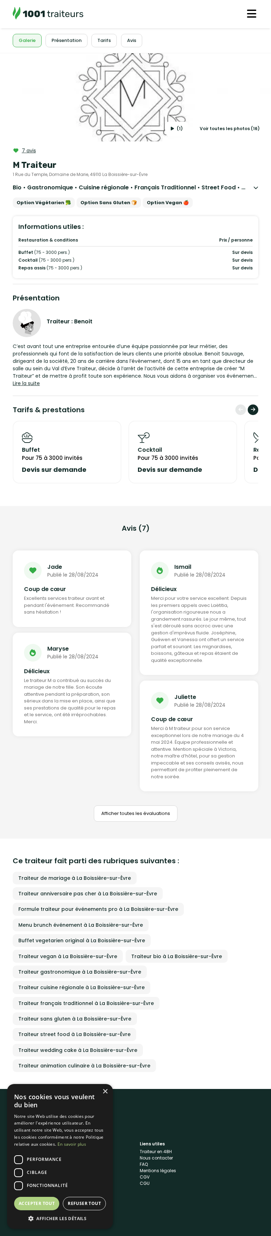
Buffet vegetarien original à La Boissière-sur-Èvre (81, 940)
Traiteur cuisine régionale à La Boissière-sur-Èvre (81, 987)
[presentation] (240, 409)
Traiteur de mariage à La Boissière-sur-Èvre (74, 878)
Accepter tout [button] (37, 1203)
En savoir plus (72, 1144)
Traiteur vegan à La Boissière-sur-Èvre (67, 956)
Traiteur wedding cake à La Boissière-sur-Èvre (77, 1050)
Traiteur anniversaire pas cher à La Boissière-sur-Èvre (87, 893)
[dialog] (60, 1156)
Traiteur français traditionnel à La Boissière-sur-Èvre (86, 1003)
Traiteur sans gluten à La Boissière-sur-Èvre (74, 1018)
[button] (60, 1218)
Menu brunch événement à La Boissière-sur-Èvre (80, 924)
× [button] (105, 1091)
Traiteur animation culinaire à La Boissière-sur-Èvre (84, 1065)
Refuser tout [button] (84, 1203)
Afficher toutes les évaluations (135, 813)
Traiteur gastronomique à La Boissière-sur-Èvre (79, 971)
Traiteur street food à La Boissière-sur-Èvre (74, 1034)
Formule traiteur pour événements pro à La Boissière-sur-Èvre (98, 909)
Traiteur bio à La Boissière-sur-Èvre (176, 956)
